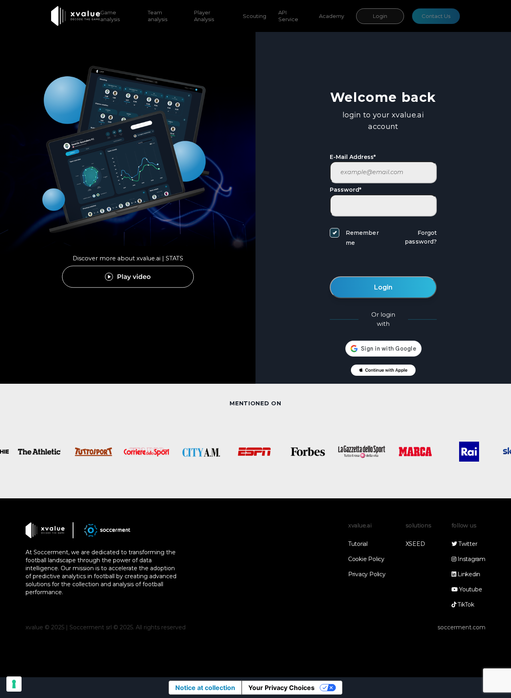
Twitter (467, 543)
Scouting (254, 16)
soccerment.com (461, 627)
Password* (345, 189)
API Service (288, 15)
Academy (331, 16)
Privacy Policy (367, 574)
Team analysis (157, 15)
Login (380, 16)
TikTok (465, 604)
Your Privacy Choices (281, 688)
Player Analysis (204, 15)
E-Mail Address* (353, 157)
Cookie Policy (366, 559)
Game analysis (110, 15)
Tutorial (358, 543)
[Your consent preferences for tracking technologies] (14, 684)
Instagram (470, 559)
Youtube (470, 589)
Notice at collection (205, 688)
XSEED (415, 543)
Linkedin (468, 574)
